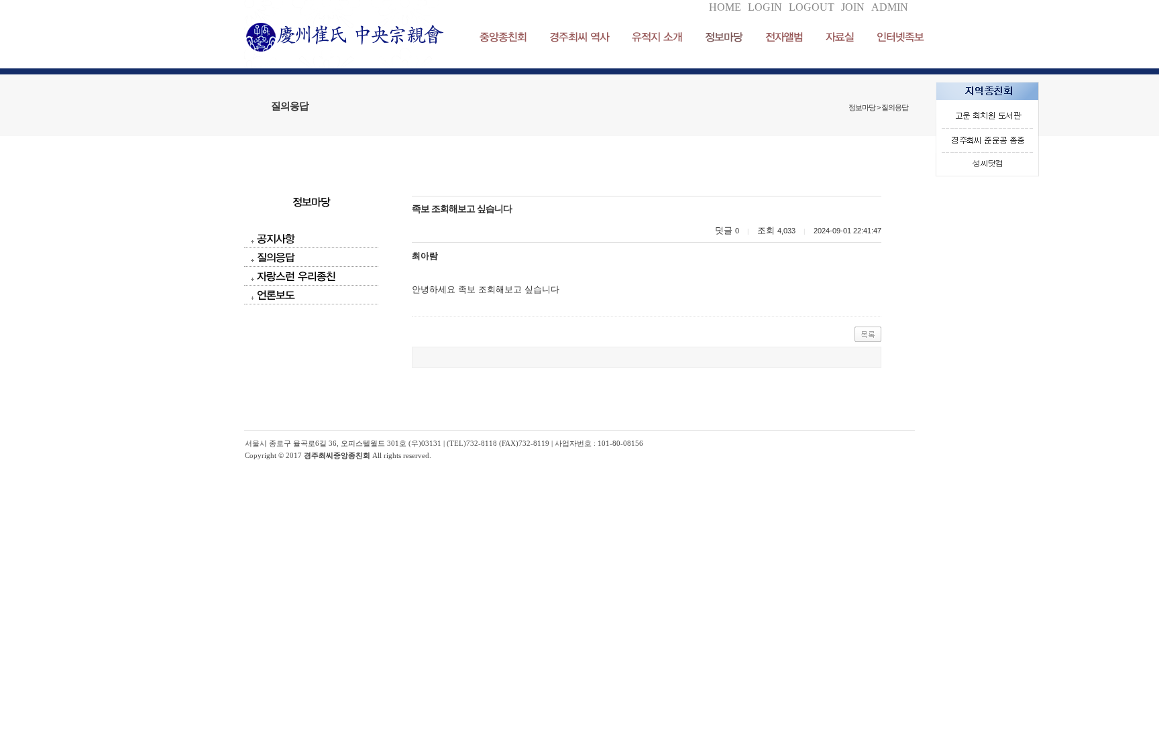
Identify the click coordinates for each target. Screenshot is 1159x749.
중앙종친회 (503, 36)
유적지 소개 (657, 36)
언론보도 (275, 294)
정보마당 (723, 36)
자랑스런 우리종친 (296, 276)
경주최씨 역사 (579, 36)
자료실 (840, 36)
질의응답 (275, 257)
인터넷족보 (900, 36)
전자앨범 (784, 36)
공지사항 (275, 238)
